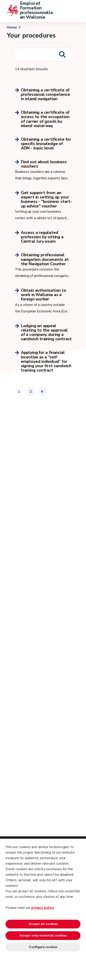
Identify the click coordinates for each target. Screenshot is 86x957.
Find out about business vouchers (44, 164)
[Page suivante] (42, 391)
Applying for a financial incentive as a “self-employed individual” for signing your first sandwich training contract (46, 361)
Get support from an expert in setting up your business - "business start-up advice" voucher (46, 199)
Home (12, 27)
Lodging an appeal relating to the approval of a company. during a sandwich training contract (46, 332)
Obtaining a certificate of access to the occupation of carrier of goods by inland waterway (45, 119)
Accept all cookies (43, 924)
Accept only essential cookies (43, 935)
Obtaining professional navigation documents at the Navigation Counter (45, 259)
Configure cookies (43, 947)
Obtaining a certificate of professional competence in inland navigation (45, 94)
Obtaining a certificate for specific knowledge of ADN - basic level (46, 144)
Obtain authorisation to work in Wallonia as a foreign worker (43, 295)
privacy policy (42, 907)
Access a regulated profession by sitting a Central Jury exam (42, 237)
